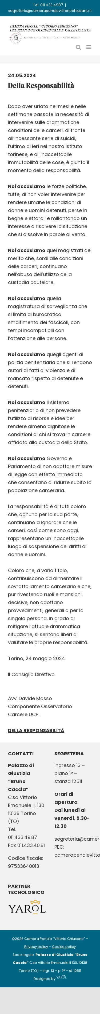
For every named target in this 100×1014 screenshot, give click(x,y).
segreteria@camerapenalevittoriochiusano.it (50, 10)
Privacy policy (36, 946)
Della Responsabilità (36, 730)
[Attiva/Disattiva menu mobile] (89, 47)
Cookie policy (64, 946)
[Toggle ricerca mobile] (78, 47)
